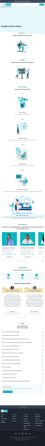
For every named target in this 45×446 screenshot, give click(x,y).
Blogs (2, 416)
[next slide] (43, 261)
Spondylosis (37, 416)
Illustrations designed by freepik (22, 440)
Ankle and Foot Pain (27, 426)
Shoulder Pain (27, 423)
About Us (14, 416)
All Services (26, 429)
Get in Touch (7, 391)
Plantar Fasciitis (38, 423)
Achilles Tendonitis (39, 421)
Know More (9, 257)
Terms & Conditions (3, 421)
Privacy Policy (4, 418)
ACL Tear (37, 418)
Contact (14, 421)
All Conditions (38, 425)
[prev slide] (2, 261)
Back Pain (26, 421)
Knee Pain (26, 416)
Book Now (42, 4)
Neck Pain (26, 418)
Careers (14, 418)
